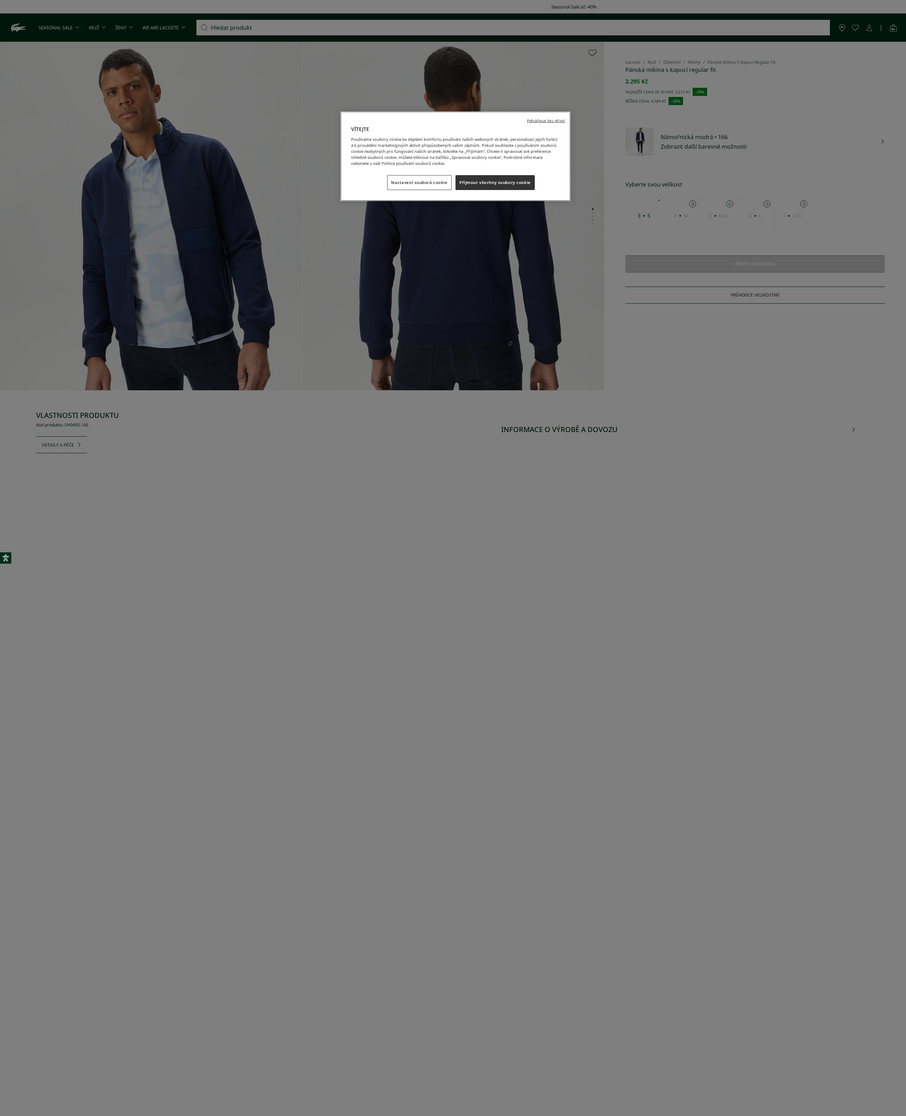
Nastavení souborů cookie (419, 182)
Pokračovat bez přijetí (546, 120)
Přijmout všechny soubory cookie (495, 182)
